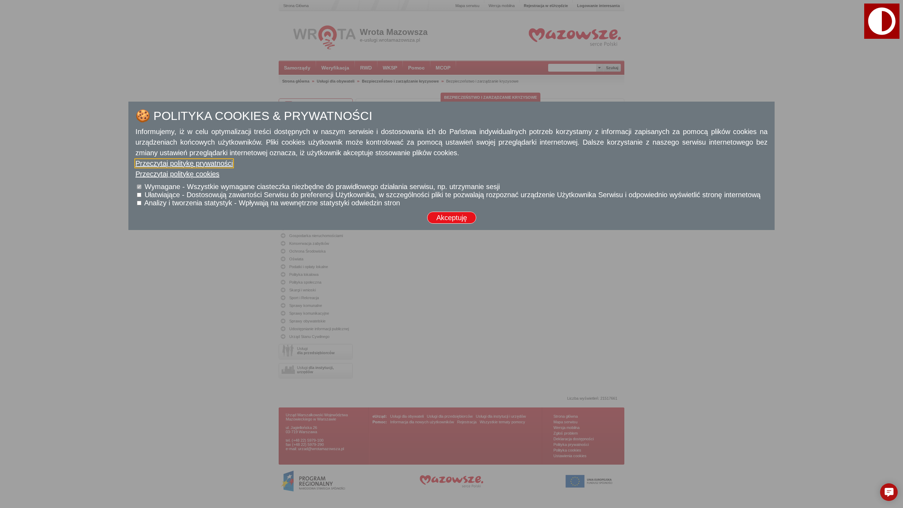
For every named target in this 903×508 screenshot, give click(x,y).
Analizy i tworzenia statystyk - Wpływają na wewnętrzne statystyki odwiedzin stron (272, 203)
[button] (889, 492)
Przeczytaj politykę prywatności (184, 163)
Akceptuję (451, 218)
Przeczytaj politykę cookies (177, 174)
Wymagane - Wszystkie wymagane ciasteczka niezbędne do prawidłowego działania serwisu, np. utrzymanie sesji (322, 186)
